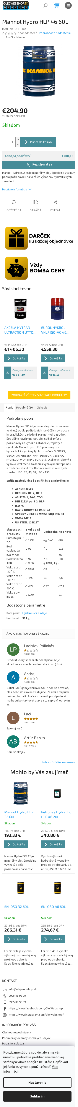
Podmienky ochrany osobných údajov (26, 1038)
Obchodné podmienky (16, 1032)
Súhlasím (37, 1096)
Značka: (16, 37)
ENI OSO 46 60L (53, 906)
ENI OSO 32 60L (16, 906)
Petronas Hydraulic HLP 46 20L (56, 814)
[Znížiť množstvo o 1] (17, 144)
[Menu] (68, 5)
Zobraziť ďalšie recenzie (58, 762)
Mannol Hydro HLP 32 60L (18, 814)
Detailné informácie (14, 189)
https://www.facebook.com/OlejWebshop (36, 1008)
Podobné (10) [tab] (25, 407)
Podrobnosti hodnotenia (55, 33)
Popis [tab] (9, 407)
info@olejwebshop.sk (23, 989)
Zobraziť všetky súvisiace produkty (39, 395)
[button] (20, 850)
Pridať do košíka (41, 142)
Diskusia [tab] (42, 407)
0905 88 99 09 (17, 996)
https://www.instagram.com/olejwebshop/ (36, 1015)
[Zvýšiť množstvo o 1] (17, 139)
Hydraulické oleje (34, 613)
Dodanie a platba (13, 1043)
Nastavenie (37, 1082)
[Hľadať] (45, 5)
